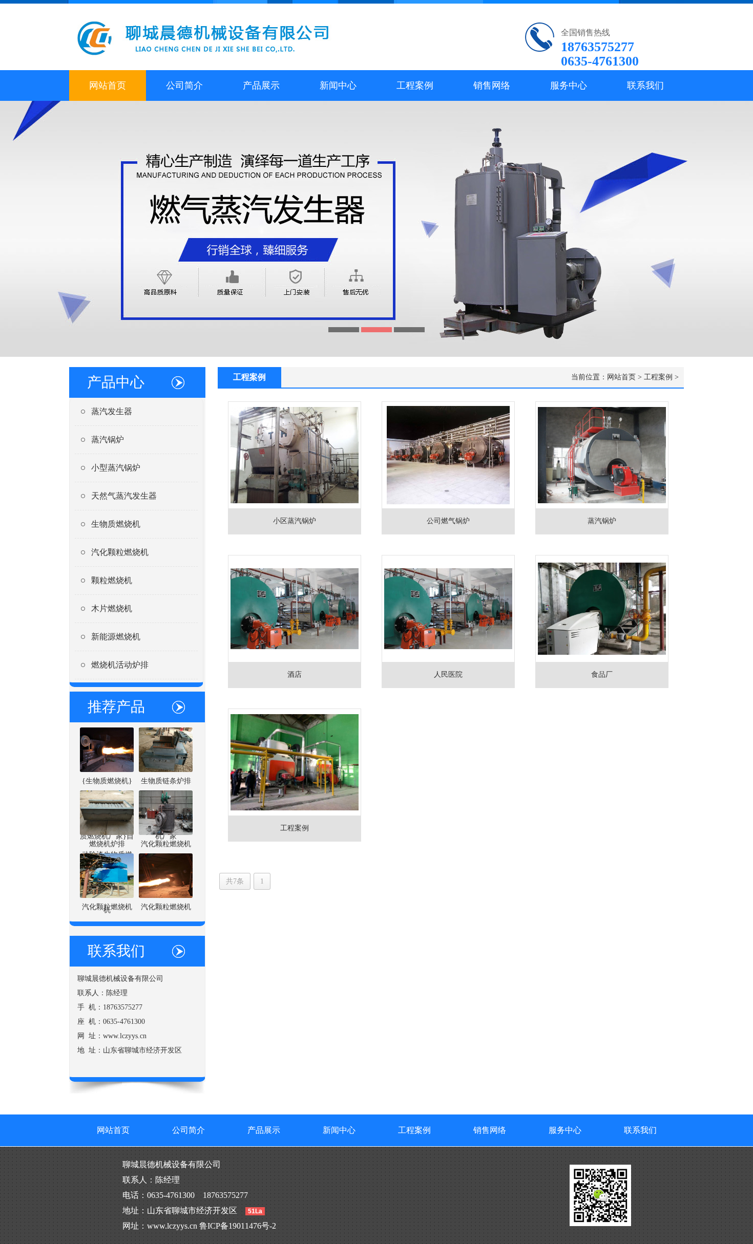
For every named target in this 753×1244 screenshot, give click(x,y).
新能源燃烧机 (115, 636)
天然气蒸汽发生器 (124, 495)
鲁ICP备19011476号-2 (237, 1225)
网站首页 (107, 85)
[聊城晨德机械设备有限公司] (226, 36)
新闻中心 (338, 85)
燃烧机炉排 (107, 844)
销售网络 (491, 85)
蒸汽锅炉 (107, 439)
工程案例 (414, 85)
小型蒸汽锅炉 (115, 467)
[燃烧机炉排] (107, 812)
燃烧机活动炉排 (120, 664)
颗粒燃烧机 (111, 580)
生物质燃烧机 (115, 524)
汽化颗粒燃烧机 (120, 552)
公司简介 (184, 85)
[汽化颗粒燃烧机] (166, 812)
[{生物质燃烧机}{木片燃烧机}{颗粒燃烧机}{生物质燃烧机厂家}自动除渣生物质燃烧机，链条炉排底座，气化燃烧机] (107, 749)
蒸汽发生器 (111, 411)
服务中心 (568, 85)
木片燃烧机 (111, 608)
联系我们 (645, 85)
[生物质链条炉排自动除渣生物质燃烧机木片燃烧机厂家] (166, 749)
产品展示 (261, 85)
